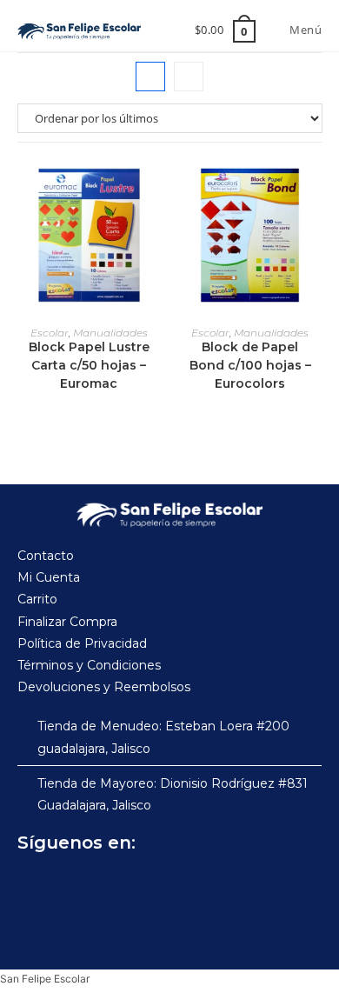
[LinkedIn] (188, 886)
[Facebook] (35, 886)
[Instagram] (73, 886)
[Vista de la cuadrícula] (150, 76)
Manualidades (110, 332)
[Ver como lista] (188, 76)
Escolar (49, 332)
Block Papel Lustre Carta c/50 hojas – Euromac (89, 365)
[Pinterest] (149, 886)
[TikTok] (111, 886)
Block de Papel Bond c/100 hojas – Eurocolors (250, 365)
